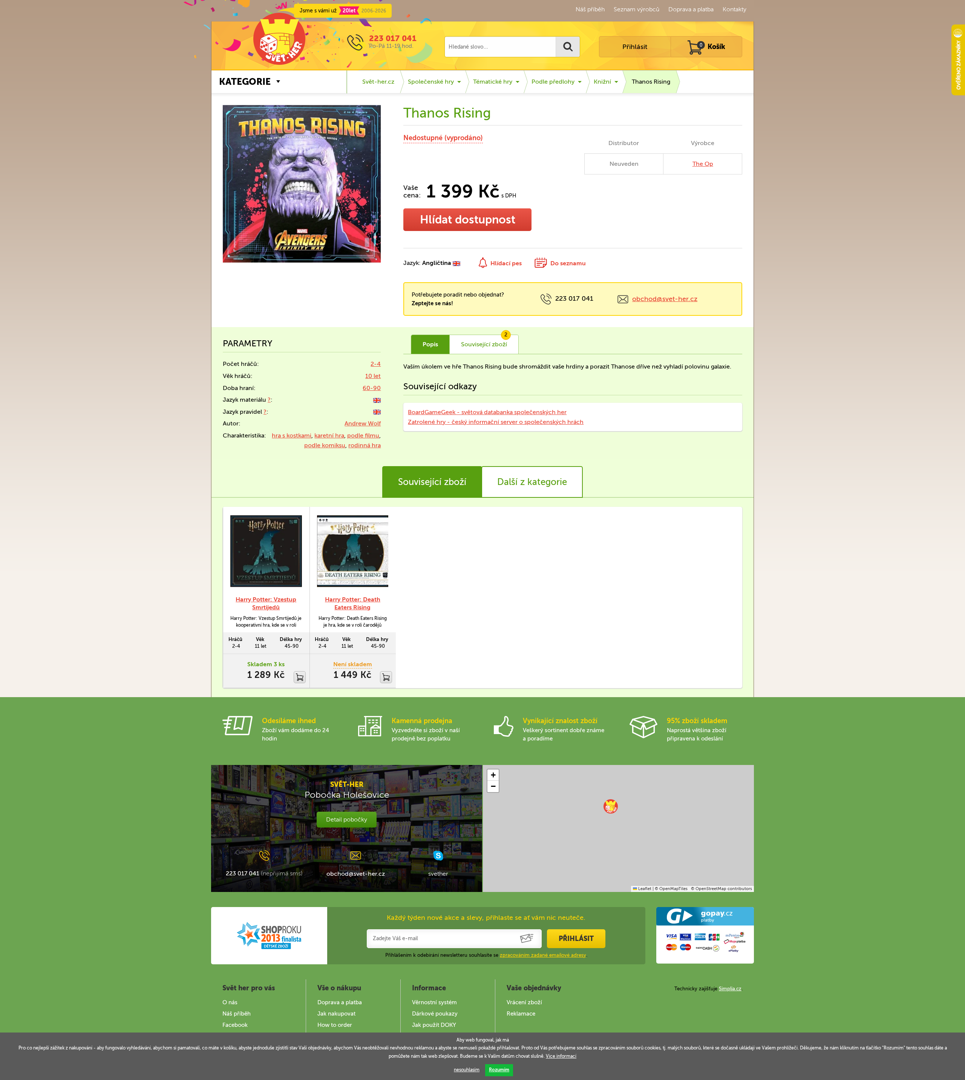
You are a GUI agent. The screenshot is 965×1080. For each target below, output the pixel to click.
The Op (702, 163)
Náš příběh (590, 9)
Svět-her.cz (378, 81)
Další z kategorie (532, 481)
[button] (611, 806)
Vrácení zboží (524, 1002)
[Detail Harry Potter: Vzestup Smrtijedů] (266, 551)
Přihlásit (634, 47)
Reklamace (521, 1013)
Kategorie (245, 81)
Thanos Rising (651, 81)
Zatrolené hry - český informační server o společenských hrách (496, 421)
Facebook (235, 1025)
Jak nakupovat (336, 1013)
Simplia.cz (730, 988)
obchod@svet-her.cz (664, 299)
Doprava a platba (691, 9)
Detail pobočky (346, 819)
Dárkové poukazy (435, 1013)
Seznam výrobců (636, 9)
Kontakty (734, 9)
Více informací (561, 1056)
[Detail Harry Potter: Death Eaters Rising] (353, 551)
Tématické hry (492, 81)
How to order (334, 1025)
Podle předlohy (553, 81)
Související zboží (432, 481)
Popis (430, 344)
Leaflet (644, 888)
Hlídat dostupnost (467, 219)
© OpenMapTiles (671, 888)
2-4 (376, 363)
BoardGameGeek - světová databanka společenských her (487, 412)
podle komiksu (324, 445)
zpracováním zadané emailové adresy (543, 955)
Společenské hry (431, 81)
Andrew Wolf (363, 423)
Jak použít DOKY (434, 1025)
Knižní (602, 81)
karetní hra (329, 435)
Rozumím (499, 1069)
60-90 (372, 388)
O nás (229, 1002)
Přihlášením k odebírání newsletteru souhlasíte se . (486, 955)
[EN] (377, 399)
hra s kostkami (291, 435)
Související (484, 341)
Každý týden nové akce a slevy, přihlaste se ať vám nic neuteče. (486, 917)
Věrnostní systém (434, 1002)
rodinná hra (364, 445)
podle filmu (363, 435)
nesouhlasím (466, 1069)
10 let (373, 375)
